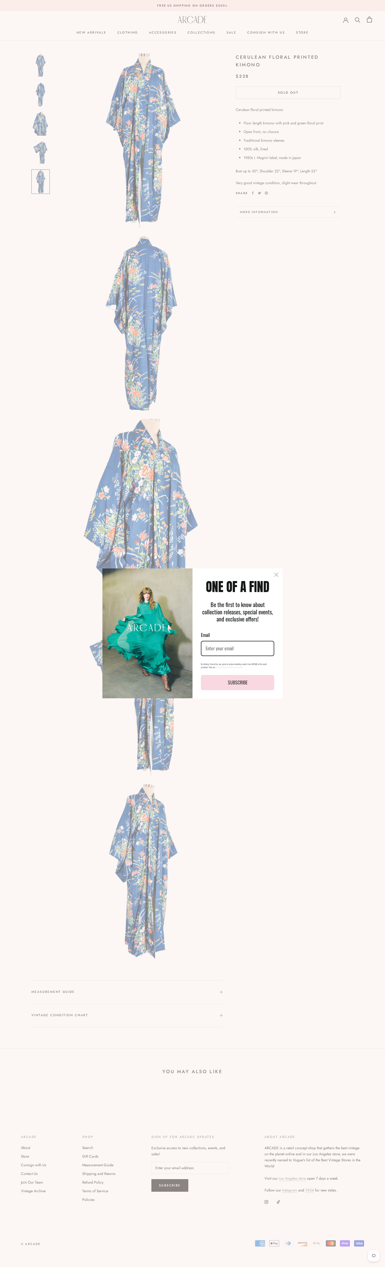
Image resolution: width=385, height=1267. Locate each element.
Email (205, 634)
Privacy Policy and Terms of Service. (229, 667)
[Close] (276, 574)
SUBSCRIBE (238, 682)
